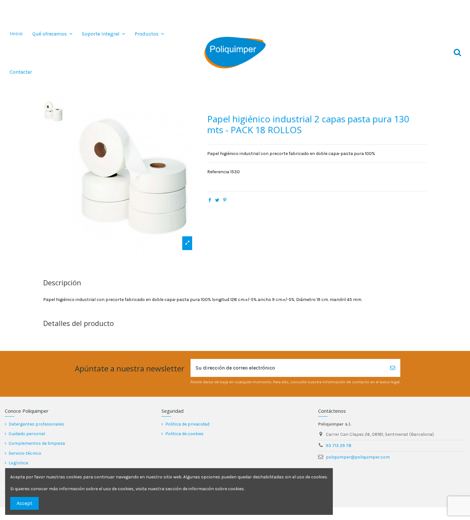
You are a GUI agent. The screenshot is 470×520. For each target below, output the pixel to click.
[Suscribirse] (392, 368)
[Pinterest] (224, 200)
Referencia (218, 172)
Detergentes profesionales (36, 424)
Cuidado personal (27, 433)
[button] (52, 33)
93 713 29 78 (338, 445)
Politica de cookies (184, 433)
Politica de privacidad (187, 424)
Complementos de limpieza (37, 443)
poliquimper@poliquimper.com (358, 457)
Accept (24, 503)
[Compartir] (209, 200)
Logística (18, 463)
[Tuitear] (217, 200)
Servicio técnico (25, 453)
